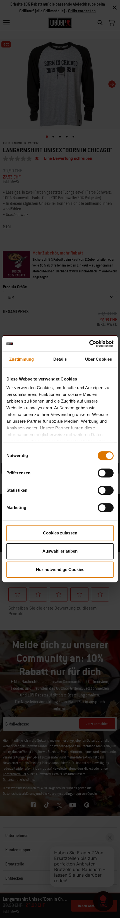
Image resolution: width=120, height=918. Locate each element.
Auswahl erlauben (60, 551)
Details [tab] (60, 359)
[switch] (106, 472)
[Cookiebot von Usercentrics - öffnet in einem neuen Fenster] (89, 343)
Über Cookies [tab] (98, 359)
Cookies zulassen (60, 533)
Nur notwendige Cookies (60, 569)
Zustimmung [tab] (21, 359)
